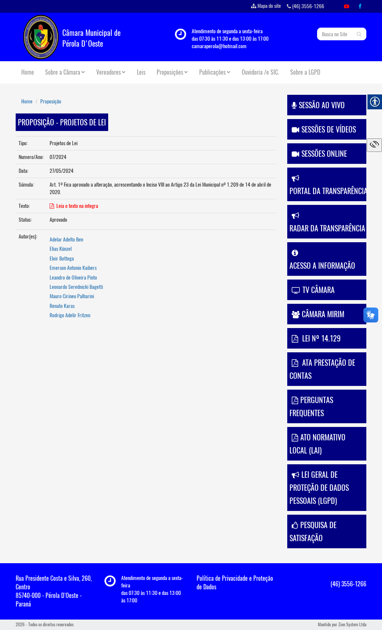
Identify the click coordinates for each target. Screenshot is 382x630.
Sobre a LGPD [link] (305, 72)
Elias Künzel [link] (61, 248)
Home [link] (27, 72)
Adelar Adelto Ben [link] (66, 239)
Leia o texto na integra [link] (76, 205)
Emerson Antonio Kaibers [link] (73, 267)
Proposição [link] (50, 101)
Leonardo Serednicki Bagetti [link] (76, 286)
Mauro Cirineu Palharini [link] (72, 296)
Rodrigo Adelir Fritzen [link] (70, 315)
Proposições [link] (170, 72)
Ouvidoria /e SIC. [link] (260, 72)
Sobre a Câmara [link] (62, 72)
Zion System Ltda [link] (352, 624)
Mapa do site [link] (269, 5)
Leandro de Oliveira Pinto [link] (73, 277)
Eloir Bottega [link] (62, 258)
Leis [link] (141, 72)
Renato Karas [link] (62, 305)
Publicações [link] (212, 72)
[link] (346, 6)
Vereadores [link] (108, 72)
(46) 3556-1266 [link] (307, 6)
